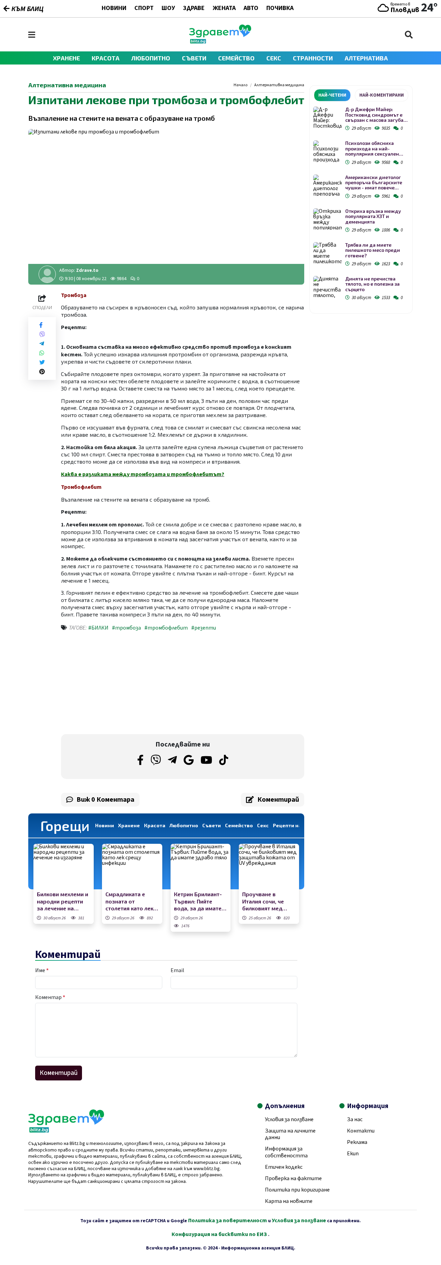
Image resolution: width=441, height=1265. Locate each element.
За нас (354, 1119)
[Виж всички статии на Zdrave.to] (47, 274)
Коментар (50, 997)
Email (177, 970)
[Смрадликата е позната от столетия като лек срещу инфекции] (132, 866)
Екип (353, 1153)
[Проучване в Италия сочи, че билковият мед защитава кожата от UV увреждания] (269, 866)
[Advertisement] (120, 684)
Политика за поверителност (227, 1220)
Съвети (194, 58)
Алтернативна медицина (279, 85)
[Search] (409, 35)
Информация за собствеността (286, 1152)
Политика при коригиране (297, 1190)
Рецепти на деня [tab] (294, 825)
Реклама (357, 1142)
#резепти (203, 628)
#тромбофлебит (166, 628)
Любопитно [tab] (184, 825)
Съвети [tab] (211, 825)
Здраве (194, 8)
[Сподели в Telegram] (42, 343)
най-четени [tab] (332, 95)
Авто (251, 8)
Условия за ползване (289, 1119)
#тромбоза (126, 628)
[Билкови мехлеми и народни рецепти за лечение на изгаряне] (63, 866)
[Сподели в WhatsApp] (42, 353)
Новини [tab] (104, 825)
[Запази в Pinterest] (42, 371)
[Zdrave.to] (220, 42)
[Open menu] (31, 35)
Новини (114, 8)
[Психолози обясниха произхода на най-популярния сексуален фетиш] (327, 151)
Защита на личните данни (290, 1134)
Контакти (361, 1131)
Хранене (66, 58)
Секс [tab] (263, 825)
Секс (273, 58)
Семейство (236, 58)
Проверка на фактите (293, 1178)
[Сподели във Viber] (42, 334)
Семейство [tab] (239, 825)
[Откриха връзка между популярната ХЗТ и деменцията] (327, 219)
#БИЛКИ (98, 628)
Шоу (168, 8)
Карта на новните (288, 1201)
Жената (224, 8)
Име (42, 970)
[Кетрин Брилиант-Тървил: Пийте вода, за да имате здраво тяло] (201, 866)
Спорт (144, 8)
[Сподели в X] (42, 362)
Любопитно (150, 58)
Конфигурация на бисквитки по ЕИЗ (220, 1234)
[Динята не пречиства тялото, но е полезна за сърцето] (327, 287)
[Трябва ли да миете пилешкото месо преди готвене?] (327, 253)
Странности (313, 58)
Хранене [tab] (129, 825)
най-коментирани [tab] (381, 95)
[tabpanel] (361, 205)
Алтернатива (366, 58)
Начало (240, 85)
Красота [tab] (154, 825)
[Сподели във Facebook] (41, 325)
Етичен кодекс (283, 1167)
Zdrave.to (87, 270)
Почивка (280, 8)
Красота (106, 58)
